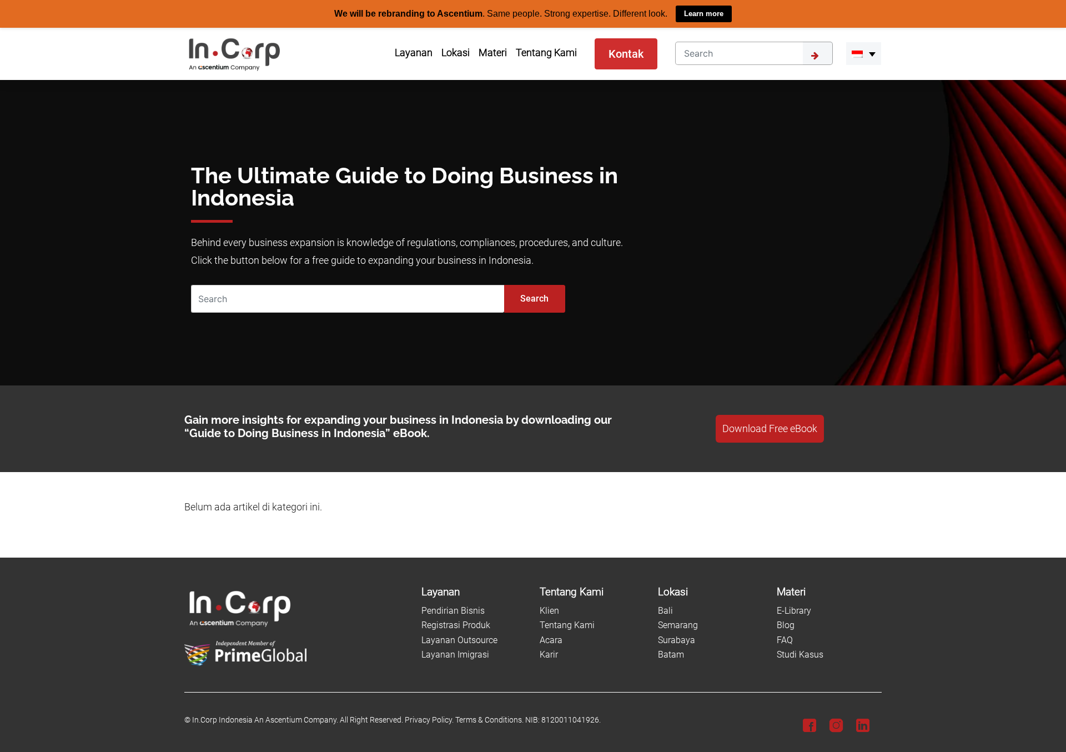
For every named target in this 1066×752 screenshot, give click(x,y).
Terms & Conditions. (489, 720)
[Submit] (818, 52)
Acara (551, 639)
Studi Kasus (800, 654)
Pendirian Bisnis (453, 610)
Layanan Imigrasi (455, 654)
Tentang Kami (567, 625)
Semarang (678, 625)
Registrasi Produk (455, 625)
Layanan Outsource (459, 639)
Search (534, 298)
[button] (864, 53)
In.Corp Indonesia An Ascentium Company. (265, 720)
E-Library (794, 610)
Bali (665, 610)
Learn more (703, 13)
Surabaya (676, 639)
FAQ (785, 639)
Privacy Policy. (429, 720)
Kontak (626, 53)
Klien (549, 610)
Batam (671, 654)
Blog (786, 625)
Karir (549, 654)
